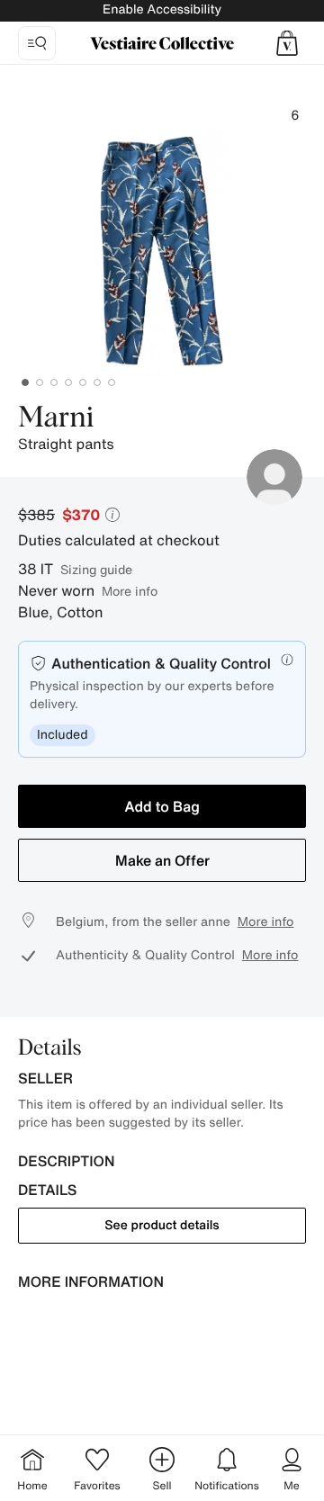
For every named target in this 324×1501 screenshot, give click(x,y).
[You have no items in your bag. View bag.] (287, 43)
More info (130, 590)
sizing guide (96, 569)
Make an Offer (162, 860)
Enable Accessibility (162, 9)
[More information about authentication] (287, 659)
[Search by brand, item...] (37, 43)
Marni (56, 418)
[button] (287, 43)
